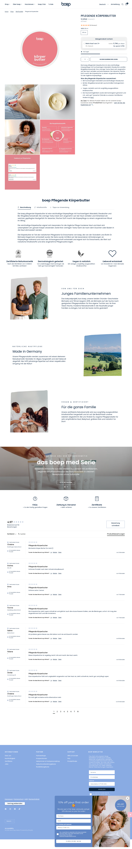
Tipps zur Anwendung (60, 207)
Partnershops (41, 756)
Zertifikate (8, 761)
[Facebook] (7, 809)
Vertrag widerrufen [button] (14, 803)
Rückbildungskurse (42, 767)
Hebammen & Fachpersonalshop (48, 761)
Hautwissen (29, 4)
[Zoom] (71, 18)
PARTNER (39, 752)
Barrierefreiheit (34, 799)
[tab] (116, 534)
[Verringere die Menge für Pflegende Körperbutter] (82, 59)
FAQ (68, 758)
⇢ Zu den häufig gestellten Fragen (35, 507)
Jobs (6, 764)
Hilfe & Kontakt (72, 756)
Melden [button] (55, 552)
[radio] (104, 44)
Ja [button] (51, 552)
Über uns (8, 756)
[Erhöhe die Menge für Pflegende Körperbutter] (87, 59)
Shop (7, 4)
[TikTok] (21, 809)
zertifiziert (23, 266)
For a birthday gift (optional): (64, 824)
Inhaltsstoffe (42, 207)
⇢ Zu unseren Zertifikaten (97, 507)
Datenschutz (18, 799)
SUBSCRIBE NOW (73, 841)
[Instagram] (11, 809)
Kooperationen (41, 758)
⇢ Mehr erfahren (66, 507)
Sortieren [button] (11, 534)
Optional (91, 780)
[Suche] (122, 4)
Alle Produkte (19, 11)
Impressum (9, 799)
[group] (17, 522)
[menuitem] (8, 4)
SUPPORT (71, 752)
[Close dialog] (127, 798)
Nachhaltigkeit (10, 758)
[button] (104, 25)
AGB (26, 799)
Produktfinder (72, 761)
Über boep (16, 4)
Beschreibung (25, 207)
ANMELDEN (101, 789)
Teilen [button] (59, 552)
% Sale (51, 4)
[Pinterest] (16, 809)
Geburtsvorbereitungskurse (46, 764)
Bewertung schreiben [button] (115, 524)
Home (6, 11)
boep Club (42, 4)
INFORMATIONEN (11, 752)
